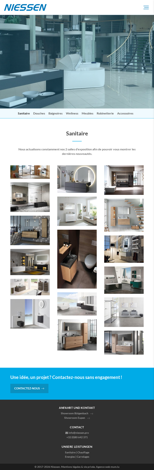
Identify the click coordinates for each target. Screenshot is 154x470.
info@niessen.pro (79, 432)
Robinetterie (105, 113)
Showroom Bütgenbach (74, 413)
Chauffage (83, 452)
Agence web (103, 466)
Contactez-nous (27, 388)
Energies (70, 456)
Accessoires (125, 113)
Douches (39, 113)
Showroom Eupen (74, 417)
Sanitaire (24, 113)
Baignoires (55, 113)
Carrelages (83, 456)
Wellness (72, 113)
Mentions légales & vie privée (78, 466)
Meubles (87, 113)
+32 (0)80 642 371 (77, 437)
